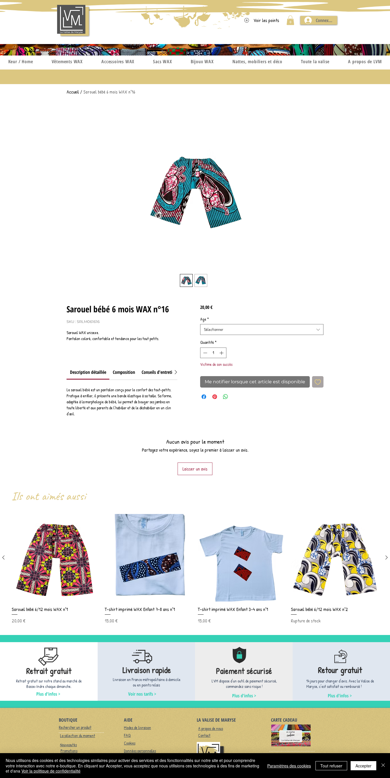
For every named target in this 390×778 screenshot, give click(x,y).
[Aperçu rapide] (55, 558)
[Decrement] (204, 353)
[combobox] (261, 329)
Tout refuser (331, 766)
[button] (290, 20)
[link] (88, 372)
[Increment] (222, 353)
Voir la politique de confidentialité (51, 771)
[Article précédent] (3, 557)
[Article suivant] (386, 557)
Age (204, 319)
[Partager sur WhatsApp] (225, 396)
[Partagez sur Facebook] (203, 396)
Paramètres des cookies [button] (289, 766)
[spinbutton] (213, 353)
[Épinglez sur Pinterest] (214, 396)
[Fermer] (383, 765)
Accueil (73, 92)
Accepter (363, 766)
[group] (195, 569)
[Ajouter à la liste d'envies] (317, 382)
